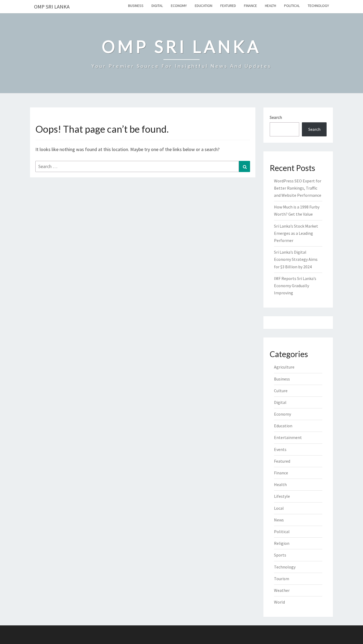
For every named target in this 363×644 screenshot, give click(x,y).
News (279, 519)
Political (292, 5)
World (279, 602)
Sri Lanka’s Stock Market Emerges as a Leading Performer (296, 233)
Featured (228, 5)
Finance (250, 5)
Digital (157, 5)
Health (270, 5)
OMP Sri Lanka (52, 6)
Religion (281, 543)
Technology (318, 5)
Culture (281, 390)
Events (280, 449)
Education (203, 5)
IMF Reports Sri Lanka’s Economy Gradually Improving (295, 285)
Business (135, 5)
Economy (179, 5)
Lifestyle (282, 496)
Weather (282, 590)
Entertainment (288, 437)
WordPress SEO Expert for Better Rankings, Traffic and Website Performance (297, 188)
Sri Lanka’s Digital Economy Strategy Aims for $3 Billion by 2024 (296, 259)
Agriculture (284, 367)
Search (276, 117)
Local (279, 508)
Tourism (281, 578)
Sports (280, 555)
